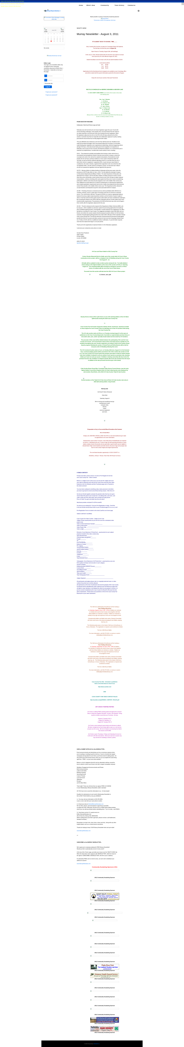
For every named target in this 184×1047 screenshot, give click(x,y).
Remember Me (49, 83)
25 (51, 41)
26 (54, 41)
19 (54, 39)
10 (48, 38)
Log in (48, 87)
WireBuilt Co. (97, 1043)
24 (48, 41)
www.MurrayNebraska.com (83, 830)
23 (45, 41)
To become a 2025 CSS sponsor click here (105, 20)
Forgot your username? (51, 92)
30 (45, 42)
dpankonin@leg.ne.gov (83, 243)
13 (57, 38)
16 (45, 39)
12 (54, 38)
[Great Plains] (104, 18)
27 (57, 41)
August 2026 (54, 30)
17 (48, 39)
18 (51, 39)
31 (48, 42)
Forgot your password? (51, 95)
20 (57, 39)
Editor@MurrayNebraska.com (95, 804)
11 (51, 38)
